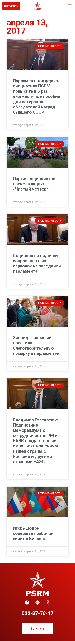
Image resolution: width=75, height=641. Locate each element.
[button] (69, 5)
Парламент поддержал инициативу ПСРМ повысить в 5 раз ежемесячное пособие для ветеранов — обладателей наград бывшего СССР (36, 96)
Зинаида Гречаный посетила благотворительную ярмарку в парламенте (36, 345)
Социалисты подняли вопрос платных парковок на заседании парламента (37, 263)
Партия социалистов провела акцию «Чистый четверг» (34, 184)
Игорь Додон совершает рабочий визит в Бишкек (33, 533)
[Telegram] (37, 602)
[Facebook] (27, 602)
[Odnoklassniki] (48, 602)
